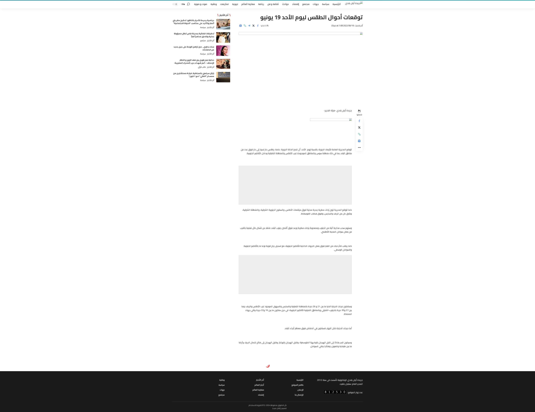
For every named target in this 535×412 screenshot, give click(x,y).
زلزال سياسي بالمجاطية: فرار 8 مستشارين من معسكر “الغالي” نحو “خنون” (193, 74)
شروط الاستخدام (255, 405)
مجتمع (203, 40)
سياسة (203, 27)
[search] (188, 4)
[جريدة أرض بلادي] (354, 4)
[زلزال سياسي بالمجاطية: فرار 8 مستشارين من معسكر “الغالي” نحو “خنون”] (223, 77)
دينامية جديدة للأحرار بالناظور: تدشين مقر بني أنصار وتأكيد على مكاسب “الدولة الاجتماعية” (193, 22)
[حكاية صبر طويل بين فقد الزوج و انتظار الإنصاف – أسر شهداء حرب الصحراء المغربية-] (223, 64)
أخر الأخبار (210, 27)
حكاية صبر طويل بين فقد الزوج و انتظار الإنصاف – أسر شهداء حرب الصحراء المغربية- (194, 61)
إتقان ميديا (276, 408)
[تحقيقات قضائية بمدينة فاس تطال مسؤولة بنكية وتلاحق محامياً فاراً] (223, 37)
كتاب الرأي (202, 67)
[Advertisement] (295, 185)
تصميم (284, 408)
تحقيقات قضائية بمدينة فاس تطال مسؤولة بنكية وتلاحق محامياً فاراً (194, 35)
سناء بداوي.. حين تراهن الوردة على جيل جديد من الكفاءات (194, 48)
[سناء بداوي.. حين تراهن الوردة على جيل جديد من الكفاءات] (223, 50)
